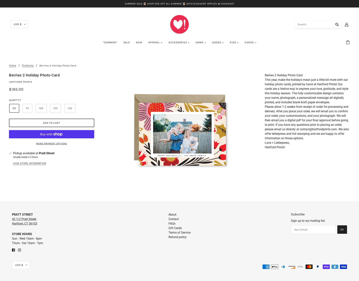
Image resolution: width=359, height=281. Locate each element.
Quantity (15, 100)
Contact (173, 219)
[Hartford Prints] (179, 24)
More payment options (51, 143)
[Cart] (348, 42)
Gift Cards (175, 228)
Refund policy (177, 237)
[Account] (346, 24)
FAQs (171, 223)
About (172, 214)
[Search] (337, 24)
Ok (342, 229)
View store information (29, 163)
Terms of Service (179, 232)
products (28, 65)
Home (12, 65)
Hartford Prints (20, 81)
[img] (13, 250)
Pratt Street (46, 153)
